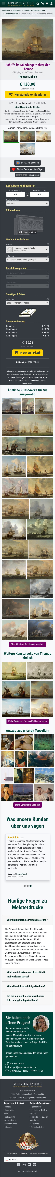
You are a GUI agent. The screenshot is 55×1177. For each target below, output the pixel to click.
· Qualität (33, 1113)
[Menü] (3, 4)
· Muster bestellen (37, 1127)
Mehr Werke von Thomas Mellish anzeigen (27, 721)
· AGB (6, 1113)
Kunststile (17, 10)
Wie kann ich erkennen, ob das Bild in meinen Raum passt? (26, 974)
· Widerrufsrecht (10, 1120)
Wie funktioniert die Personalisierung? (27, 920)
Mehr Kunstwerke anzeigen (27, 805)
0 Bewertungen (33, 175)
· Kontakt (7, 1107)
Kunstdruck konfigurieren (30, 94)
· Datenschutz (9, 1117)
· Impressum (9, 1110)
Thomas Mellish (11, 14)
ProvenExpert (21, 874)
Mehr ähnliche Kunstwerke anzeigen (27, 644)
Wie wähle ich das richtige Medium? (26, 986)
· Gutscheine (34, 1124)
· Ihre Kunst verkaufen (38, 1110)
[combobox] (27, 203)
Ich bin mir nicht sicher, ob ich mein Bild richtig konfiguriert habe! (25, 998)
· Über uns (8, 1127)
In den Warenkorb (29, 352)
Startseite (6, 10)
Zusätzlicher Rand (12, 200)
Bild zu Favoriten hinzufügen (29, 169)
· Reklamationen (10, 1124)
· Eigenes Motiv (35, 1107)
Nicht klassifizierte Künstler (34, 10)
